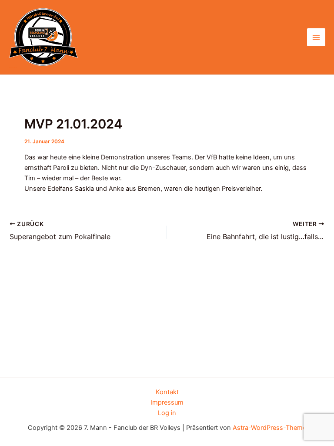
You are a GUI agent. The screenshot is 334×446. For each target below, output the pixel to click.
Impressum (167, 402)
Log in (167, 413)
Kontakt (167, 392)
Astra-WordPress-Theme (269, 428)
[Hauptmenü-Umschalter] (316, 37)
